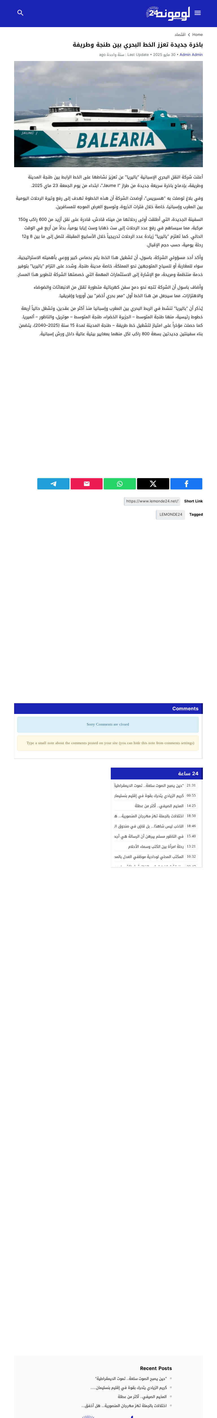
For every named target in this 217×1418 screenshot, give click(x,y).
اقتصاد (180, 34)
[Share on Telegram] (53, 483)
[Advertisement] (108, 381)
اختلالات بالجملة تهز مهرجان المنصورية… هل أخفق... (124, 1405)
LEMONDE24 (171, 514)
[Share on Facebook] (186, 483)
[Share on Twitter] (153, 483)
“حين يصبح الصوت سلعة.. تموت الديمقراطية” (131, 1378)
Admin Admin (191, 54)
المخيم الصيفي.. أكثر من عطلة (142, 1396)
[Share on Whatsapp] (119, 483)
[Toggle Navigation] (199, 14)
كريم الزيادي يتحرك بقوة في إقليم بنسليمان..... (128, 1387)
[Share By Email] (86, 483)
